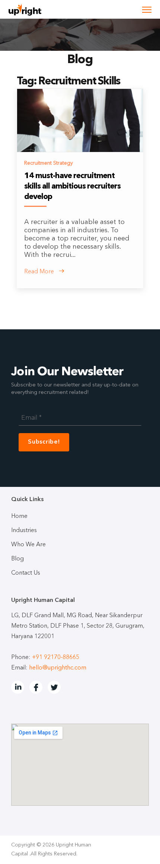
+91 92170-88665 (55, 658)
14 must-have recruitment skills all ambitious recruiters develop (72, 186)
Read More (39, 272)
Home (19, 516)
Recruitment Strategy (48, 163)
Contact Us (25, 573)
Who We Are (28, 545)
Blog (17, 559)
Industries (24, 531)
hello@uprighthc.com (57, 668)
